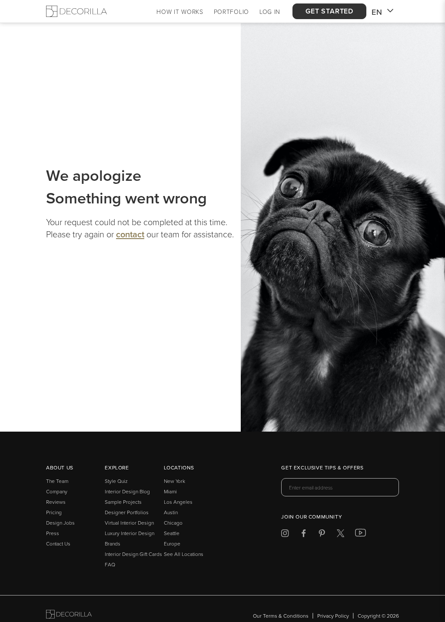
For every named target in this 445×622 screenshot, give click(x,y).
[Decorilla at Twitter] (340, 535)
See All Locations (183, 554)
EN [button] (377, 12)
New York (174, 481)
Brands (112, 543)
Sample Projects (123, 502)
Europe (172, 543)
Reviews (56, 502)
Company (56, 491)
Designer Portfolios (127, 512)
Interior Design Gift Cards (133, 554)
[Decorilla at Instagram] (285, 535)
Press (52, 533)
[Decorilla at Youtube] (360, 534)
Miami (170, 491)
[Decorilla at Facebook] (303, 535)
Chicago (173, 522)
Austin (171, 512)
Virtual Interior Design (129, 522)
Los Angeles (178, 502)
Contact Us (58, 543)
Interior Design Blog (127, 491)
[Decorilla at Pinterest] (321, 535)
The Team (57, 481)
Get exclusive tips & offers (322, 468)
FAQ (110, 564)
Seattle (171, 533)
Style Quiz (116, 481)
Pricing (54, 512)
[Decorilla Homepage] (76, 11)
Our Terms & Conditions (281, 615)
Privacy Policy (333, 615)
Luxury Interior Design (129, 533)
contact (130, 234)
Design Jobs (60, 522)
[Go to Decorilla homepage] (69, 616)
